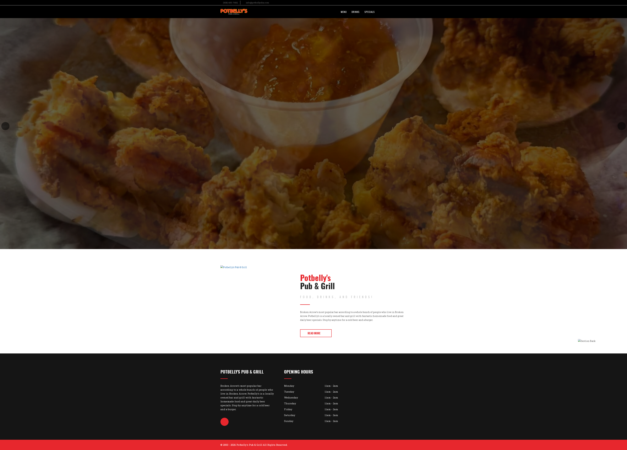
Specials (369, 12)
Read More (314, 333)
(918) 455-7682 (230, 2)
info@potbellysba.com (257, 2)
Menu (344, 12)
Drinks (356, 12)
